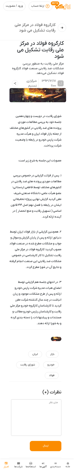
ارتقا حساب (37, 6)
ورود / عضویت (14, 6)
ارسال (46, 445)
